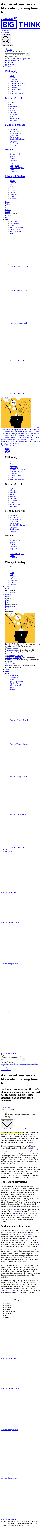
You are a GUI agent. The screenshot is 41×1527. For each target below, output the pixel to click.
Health (12, 108)
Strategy (12, 164)
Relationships (14, 143)
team (29, 1236)
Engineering (14, 114)
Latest (7, 202)
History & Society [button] (15, 562)
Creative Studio (15, 229)
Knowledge (14, 81)
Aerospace (13, 106)
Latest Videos (10, 62)
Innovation (13, 162)
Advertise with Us (16, 231)
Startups (12, 170)
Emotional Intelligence (17, 139)
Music (12, 187)
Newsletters (14, 221)
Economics (13, 172)
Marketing (13, 160)
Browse (8, 216)
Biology (12, 104)
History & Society (15, 176)
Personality (13, 141)
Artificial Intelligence (17, 168)
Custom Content (11, 650)
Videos (7, 204)
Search (9, 50)
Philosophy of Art (16, 85)
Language (13, 87)
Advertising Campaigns (13, 658)
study (38, 1244)
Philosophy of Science (17, 83)
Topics (9, 66)
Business (10, 149)
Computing (13, 112)
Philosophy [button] (11, 457)
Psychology (14, 129)
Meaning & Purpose (17, 93)
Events (12, 225)
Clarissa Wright (6, 1107)
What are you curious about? (15, 52)
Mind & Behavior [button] (15, 510)
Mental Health (14, 135)
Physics (12, 102)
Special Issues (14, 223)
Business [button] (10, 535)
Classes (7, 212)
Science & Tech (14, 97)
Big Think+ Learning (17, 227)
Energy (12, 116)
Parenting (13, 145)
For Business (5, 31)
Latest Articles (10, 64)
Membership (5, 32)
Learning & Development (14, 644)
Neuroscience (14, 131)
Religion (13, 78)
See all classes (10, 606)
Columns (8, 210)
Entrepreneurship (15, 154)
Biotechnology (15, 118)
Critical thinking (10, 59)
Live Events (9, 665)
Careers (12, 235)
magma (15, 1213)
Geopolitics (13, 198)
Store (7, 217)
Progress (13, 190)
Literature (13, 183)
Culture (12, 192)
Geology (13, 110)
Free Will (16, 60)
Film (11, 188)
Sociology (13, 194)
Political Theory (15, 89)
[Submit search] (28, 54)
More (7, 219)
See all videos (10, 592)
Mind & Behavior (15, 124)
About (12, 233)
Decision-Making (16, 133)
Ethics (12, 76)
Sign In (3, 445)
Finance (12, 158)
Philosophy (20, 59)
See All (7, 208)
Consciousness (15, 137)
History (12, 181)
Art (11, 185)
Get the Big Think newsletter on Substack (15, 1129)
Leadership (13, 156)
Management (14, 166)
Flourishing (13, 80)
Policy (12, 196)
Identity (12, 91)
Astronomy (13, 120)
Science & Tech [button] (14, 484)
